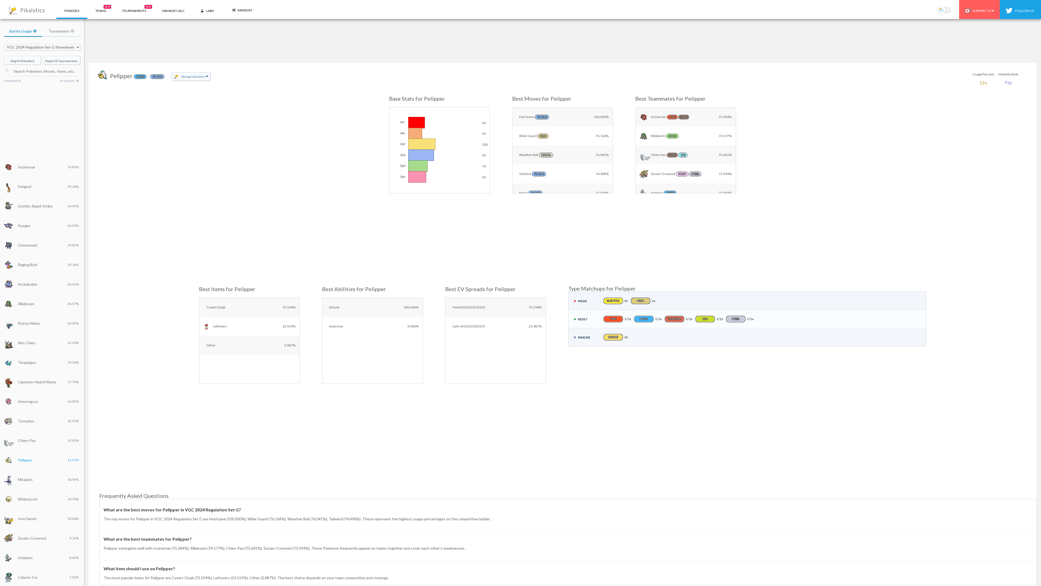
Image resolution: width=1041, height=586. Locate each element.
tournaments (136, 9)
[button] (100, 9)
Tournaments (59, 31)
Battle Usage (20, 31)
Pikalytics (32, 10)
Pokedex (72, 11)
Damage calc (173, 11)
